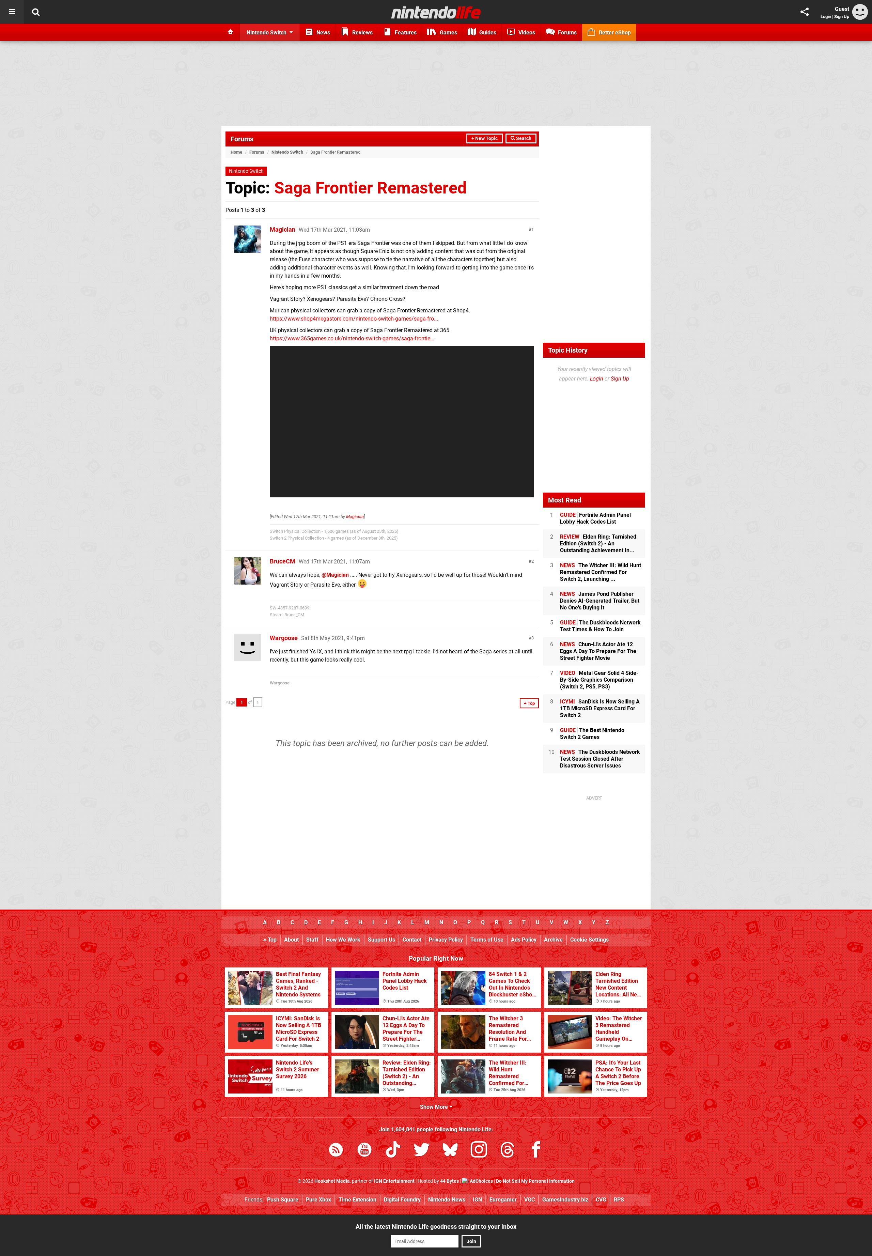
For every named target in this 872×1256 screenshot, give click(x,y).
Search (523, 138)
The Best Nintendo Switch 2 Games (592, 733)
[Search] (36, 12)
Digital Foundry (402, 1199)
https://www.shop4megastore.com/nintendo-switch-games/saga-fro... (354, 318)
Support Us (381, 939)
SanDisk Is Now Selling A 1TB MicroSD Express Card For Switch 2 (600, 708)
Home (236, 152)
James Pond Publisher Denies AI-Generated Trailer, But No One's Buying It (599, 601)
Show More (434, 1107)
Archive (553, 939)
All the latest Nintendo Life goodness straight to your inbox (436, 1226)
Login (826, 16)
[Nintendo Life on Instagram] (479, 1151)
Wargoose (284, 637)
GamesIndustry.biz (565, 1199)
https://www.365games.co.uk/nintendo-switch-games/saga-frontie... (352, 338)
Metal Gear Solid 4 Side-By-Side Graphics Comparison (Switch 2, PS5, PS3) (599, 680)
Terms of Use (486, 939)
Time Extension (357, 1199)
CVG (601, 1199)
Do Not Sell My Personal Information (535, 1181)
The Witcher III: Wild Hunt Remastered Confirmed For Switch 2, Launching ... (600, 572)
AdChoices (481, 1181)
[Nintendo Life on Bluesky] (450, 1151)
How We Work (343, 939)
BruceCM (282, 561)
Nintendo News (446, 1199)
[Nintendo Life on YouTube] (364, 1151)
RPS (619, 1199)
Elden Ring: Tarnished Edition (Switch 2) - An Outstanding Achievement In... (598, 543)
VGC (529, 1199)
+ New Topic (484, 138)
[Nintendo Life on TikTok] (393, 1151)
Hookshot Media (332, 1181)
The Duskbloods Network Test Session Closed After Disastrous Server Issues (600, 759)
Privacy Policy (446, 939)
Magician (282, 229)
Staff (312, 939)
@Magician (335, 575)
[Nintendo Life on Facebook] (536, 1151)
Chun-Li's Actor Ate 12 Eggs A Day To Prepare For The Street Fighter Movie (598, 651)
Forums (242, 139)
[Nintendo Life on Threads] (507, 1151)
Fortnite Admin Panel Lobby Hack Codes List (595, 518)
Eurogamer (503, 1199)
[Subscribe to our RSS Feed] (335, 1151)
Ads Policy (523, 939)
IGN (477, 1199)
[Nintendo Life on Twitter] (421, 1151)
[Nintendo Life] (436, 12)
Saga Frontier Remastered (370, 188)
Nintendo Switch (287, 152)
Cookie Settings (589, 939)
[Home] (230, 32)
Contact (412, 939)
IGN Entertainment (394, 1181)
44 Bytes (449, 1181)
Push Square (282, 1199)
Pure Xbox (318, 1199)
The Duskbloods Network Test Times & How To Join (600, 626)
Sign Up (841, 16)
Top (271, 939)
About (291, 939)
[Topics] (12, 12)
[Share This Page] (804, 12)
